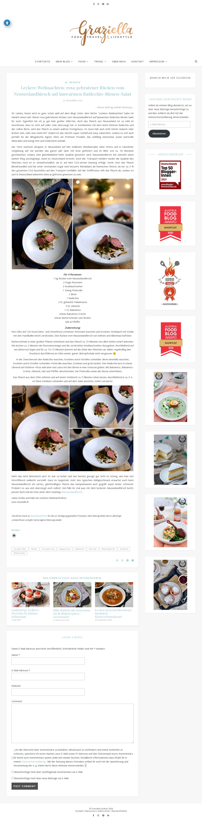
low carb (93, 549)
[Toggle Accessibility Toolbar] (7, 23)
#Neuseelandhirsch (71, 491)
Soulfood (124, 549)
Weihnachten (19, 553)
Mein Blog (63, 61)
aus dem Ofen (20, 549)
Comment (17, 701)
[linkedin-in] (108, 4)
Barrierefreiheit (119, 811)
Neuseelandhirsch (38, 515)
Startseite (42, 61)
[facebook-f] (94, 4)
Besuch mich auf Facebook (170, 77)
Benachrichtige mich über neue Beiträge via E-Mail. (41, 778)
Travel (99, 61)
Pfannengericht (108, 549)
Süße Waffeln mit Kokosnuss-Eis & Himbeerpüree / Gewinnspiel (72, 614)
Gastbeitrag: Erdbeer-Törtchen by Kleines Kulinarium (26, 613)
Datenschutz (104, 811)
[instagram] (98, 4)
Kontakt (137, 61)
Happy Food (64, 549)
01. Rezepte (72, 82)
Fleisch (34, 549)
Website (16, 685)
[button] (42, 224)
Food (82, 61)
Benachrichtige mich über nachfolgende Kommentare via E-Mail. (48, 771)
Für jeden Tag (48, 549)
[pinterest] (103, 4)
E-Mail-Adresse (21, 670)
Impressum (156, 61)
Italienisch (79, 549)
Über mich (119, 61)
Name (16, 654)
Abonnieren (159, 133)
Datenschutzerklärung (34, 761)
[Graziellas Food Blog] (101, 32)
